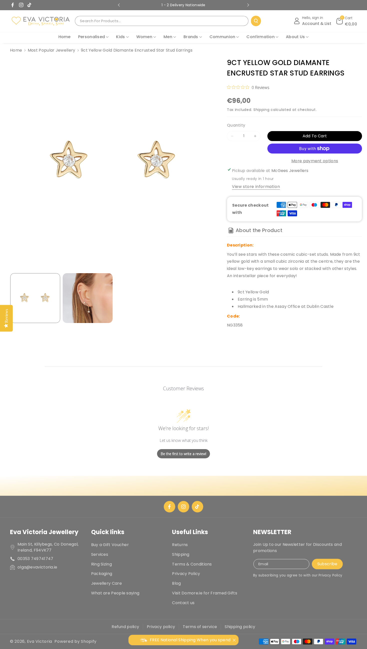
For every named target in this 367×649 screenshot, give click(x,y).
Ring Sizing (101, 564)
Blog (176, 583)
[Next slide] (248, 5)
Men (168, 37)
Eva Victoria (39, 641)
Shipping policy (240, 627)
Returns (180, 545)
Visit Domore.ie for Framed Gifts (204, 593)
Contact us (183, 603)
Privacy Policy (186, 573)
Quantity (236, 125)
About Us (295, 37)
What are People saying (115, 593)
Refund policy (125, 627)
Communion (222, 37)
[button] (346, 21)
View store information (256, 186)
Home (16, 50)
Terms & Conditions (192, 564)
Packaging (101, 573)
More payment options (314, 161)
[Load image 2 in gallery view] (88, 298)
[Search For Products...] (256, 21)
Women (144, 37)
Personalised (91, 37)
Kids (120, 37)
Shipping (261, 109)
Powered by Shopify (75, 641)
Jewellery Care (106, 583)
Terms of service (200, 627)
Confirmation (260, 37)
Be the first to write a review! (183, 453)
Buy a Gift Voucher (110, 545)
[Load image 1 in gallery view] (35, 298)
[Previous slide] (119, 5)
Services (99, 554)
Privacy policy (161, 627)
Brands (191, 37)
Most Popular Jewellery (51, 50)
